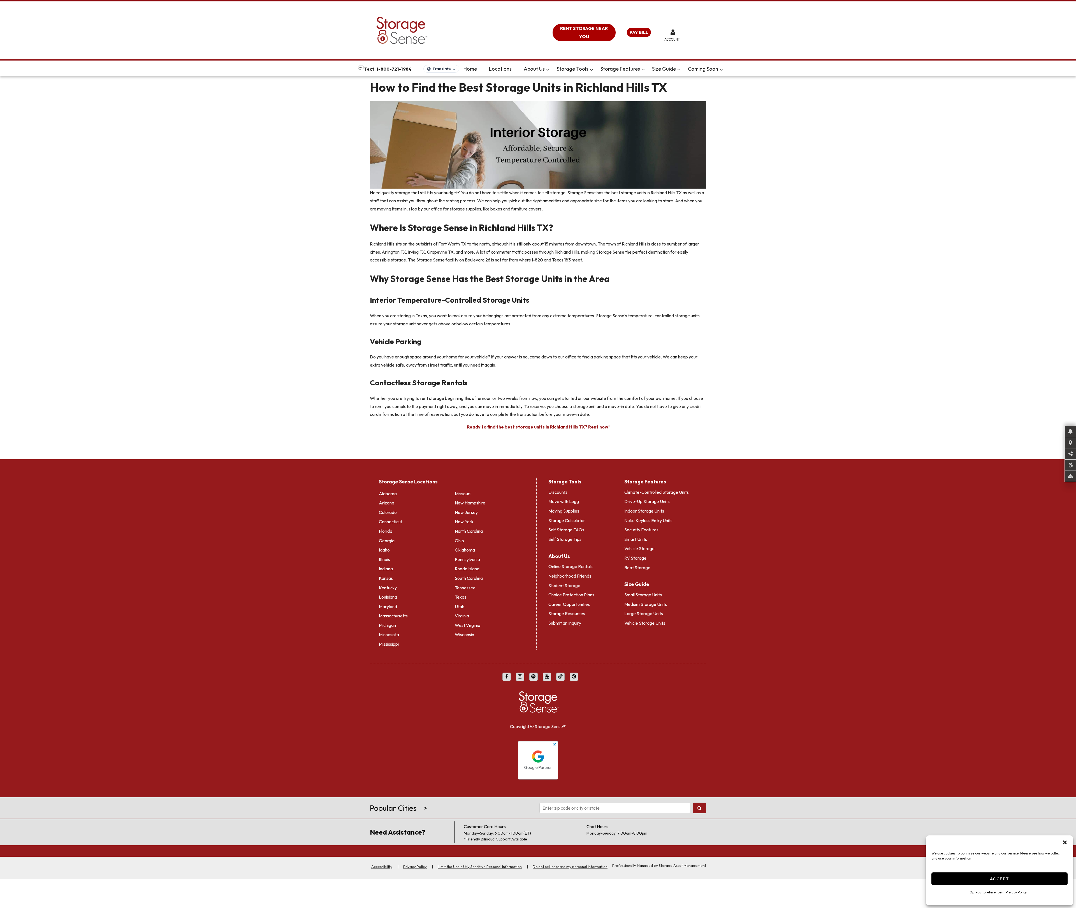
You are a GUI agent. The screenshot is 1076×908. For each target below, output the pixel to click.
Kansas (386, 578)
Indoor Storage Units (644, 511)
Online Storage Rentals (570, 566)
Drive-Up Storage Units (647, 501)
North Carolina (469, 531)
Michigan (387, 625)
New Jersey (466, 512)
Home (470, 69)
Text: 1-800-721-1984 (387, 69)
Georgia (387, 540)
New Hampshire (470, 503)
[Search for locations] (699, 808)
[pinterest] (574, 677)
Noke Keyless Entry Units (648, 520)
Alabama (388, 493)
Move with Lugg (563, 501)
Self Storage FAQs (566, 529)
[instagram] (520, 677)
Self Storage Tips (564, 539)
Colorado (388, 512)
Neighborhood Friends (569, 576)
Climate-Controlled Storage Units (656, 492)
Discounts (557, 492)
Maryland (388, 606)
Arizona (386, 503)
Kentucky (388, 587)
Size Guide (664, 69)
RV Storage (635, 558)
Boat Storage (637, 567)
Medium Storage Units (645, 604)
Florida (385, 531)
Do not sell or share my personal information (570, 866)
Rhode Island (467, 568)
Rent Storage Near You (584, 32)
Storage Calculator (566, 520)
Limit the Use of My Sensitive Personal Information (480, 866)
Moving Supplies (563, 511)
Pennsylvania (467, 559)
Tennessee (465, 587)
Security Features (641, 529)
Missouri (462, 493)
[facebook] (506, 677)
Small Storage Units (643, 594)
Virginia (462, 616)
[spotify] (533, 677)
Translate (441, 68)
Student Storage (564, 585)
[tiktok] (560, 677)
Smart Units (635, 539)
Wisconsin (464, 634)
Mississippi (389, 644)
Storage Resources (566, 613)
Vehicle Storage (639, 548)
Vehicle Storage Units (644, 623)
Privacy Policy (1016, 892)
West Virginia (467, 625)
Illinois (384, 559)
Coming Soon (703, 69)
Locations (500, 69)
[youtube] (547, 677)
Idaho (384, 550)
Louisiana (388, 597)
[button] (1065, 842)
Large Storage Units (643, 613)
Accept (999, 878)
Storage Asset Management (682, 865)
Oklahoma (465, 550)
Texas (460, 597)
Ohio (459, 540)
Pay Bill (639, 32)
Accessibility (381, 866)
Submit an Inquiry (564, 623)
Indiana (386, 568)
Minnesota (389, 634)
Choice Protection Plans (571, 594)
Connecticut (390, 521)
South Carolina (469, 578)
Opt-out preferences (986, 892)
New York (464, 521)
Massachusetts (393, 616)
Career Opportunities (569, 604)
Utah (459, 606)
